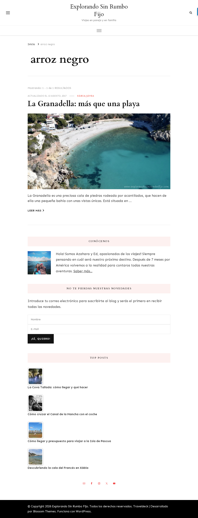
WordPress (83, 511)
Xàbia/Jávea (85, 95)
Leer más (34, 210)
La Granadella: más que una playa (84, 104)
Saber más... (82, 271)
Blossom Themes (44, 511)
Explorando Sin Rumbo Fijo (99, 10)
